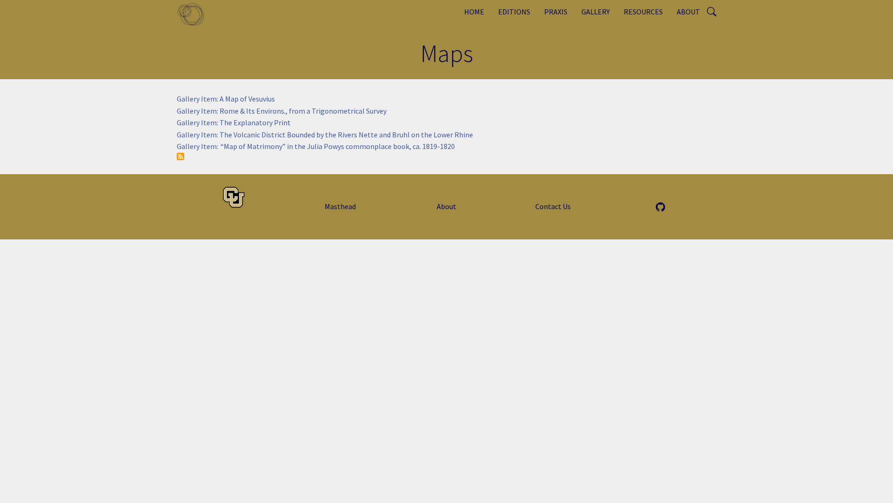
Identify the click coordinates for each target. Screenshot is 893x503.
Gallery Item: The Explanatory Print (234, 122)
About (688, 11)
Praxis (555, 11)
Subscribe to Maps (180, 156)
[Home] (194, 14)
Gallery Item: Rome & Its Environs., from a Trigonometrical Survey (282, 111)
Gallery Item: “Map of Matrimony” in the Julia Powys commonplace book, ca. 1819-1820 (316, 146)
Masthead (340, 206)
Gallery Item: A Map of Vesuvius (226, 98)
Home (474, 11)
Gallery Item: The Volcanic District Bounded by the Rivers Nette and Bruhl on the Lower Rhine (325, 134)
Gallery (595, 11)
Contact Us (553, 206)
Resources (643, 11)
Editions (514, 11)
